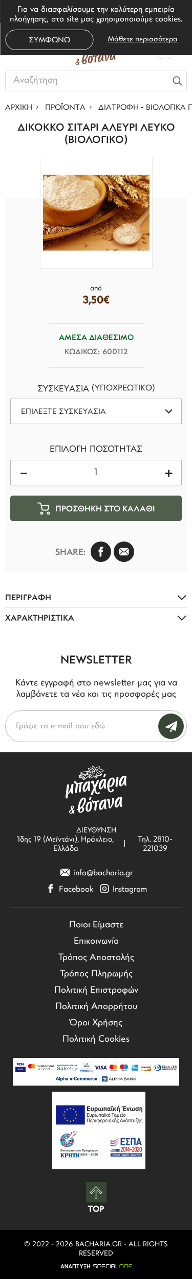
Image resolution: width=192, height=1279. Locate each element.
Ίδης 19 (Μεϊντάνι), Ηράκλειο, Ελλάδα (66, 844)
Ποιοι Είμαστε (96, 925)
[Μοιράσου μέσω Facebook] (101, 552)
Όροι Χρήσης (96, 1023)
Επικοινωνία (96, 941)
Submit (171, 726)
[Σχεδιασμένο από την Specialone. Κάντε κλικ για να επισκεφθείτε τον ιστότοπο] (96, 1266)
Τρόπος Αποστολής (96, 958)
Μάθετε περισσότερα (143, 39)
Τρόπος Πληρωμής (96, 974)
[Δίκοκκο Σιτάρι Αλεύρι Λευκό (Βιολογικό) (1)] (96, 212)
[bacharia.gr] (96, 789)
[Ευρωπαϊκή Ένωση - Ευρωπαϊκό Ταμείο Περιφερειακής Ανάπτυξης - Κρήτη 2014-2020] (98, 1130)
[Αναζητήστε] (177, 80)
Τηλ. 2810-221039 (155, 844)
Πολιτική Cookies (96, 1039)
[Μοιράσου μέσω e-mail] (124, 552)
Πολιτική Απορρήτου (96, 1007)
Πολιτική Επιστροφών (96, 990)
